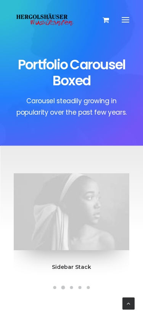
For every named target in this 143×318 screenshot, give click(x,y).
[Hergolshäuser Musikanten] (46, 19)
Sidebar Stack (71, 267)
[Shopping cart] (102, 19)
